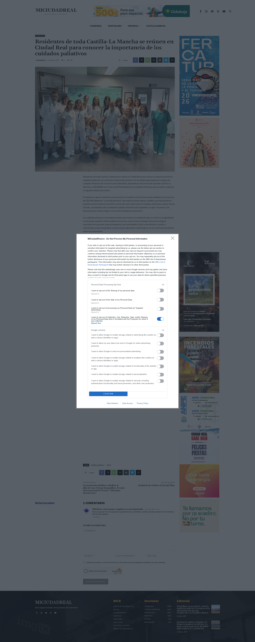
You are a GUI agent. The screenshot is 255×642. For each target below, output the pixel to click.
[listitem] (127, 284)
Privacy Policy (142, 403)
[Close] (173, 239)
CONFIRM (108, 394)
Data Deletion (112, 403)
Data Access (127, 403)
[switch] (160, 290)
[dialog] (127, 321)
